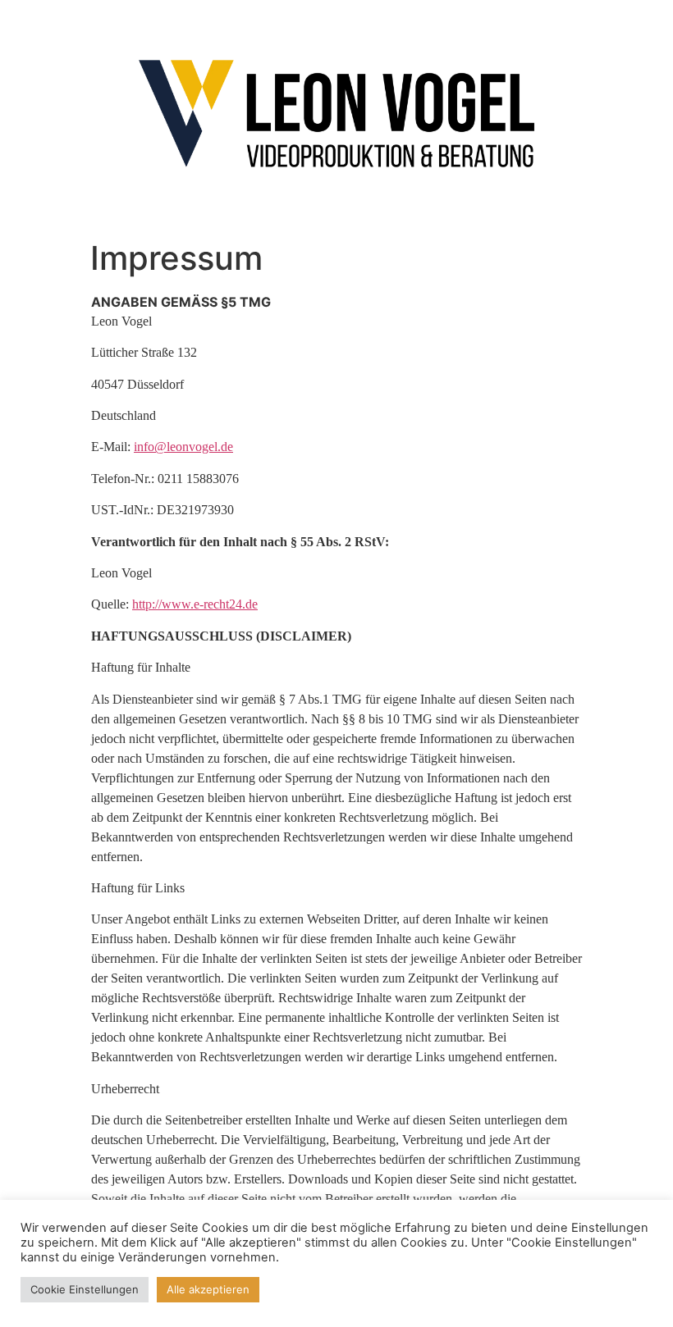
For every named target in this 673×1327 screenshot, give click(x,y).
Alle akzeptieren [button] (208, 1289)
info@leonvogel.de (183, 447)
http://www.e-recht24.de (195, 604)
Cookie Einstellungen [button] (84, 1289)
